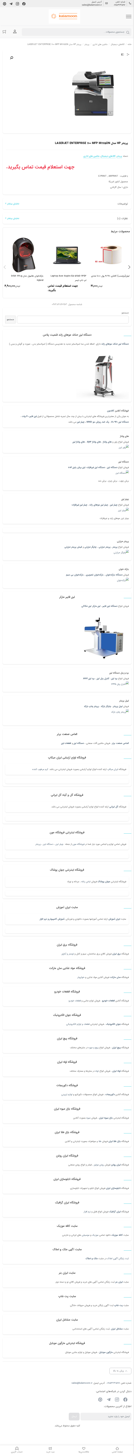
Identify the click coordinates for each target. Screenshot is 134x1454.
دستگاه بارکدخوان (114, 575)
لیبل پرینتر (117, 706)
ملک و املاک (91, 1258)
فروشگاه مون (78, 844)
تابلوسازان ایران (113, 1188)
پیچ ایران (116, 1047)
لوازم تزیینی (66, 1094)
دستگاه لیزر (79, 743)
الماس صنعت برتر (120, 743)
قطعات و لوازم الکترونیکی (78, 1024)
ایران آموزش (114, 919)
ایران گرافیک (115, 1212)
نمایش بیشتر (13, 204)
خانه (129, 44)
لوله (97, 1071)
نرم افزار (87, 1212)
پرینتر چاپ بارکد (91, 706)
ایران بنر (119, 1282)
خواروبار (80, 977)
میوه (88, 1118)
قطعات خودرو (108, 1001)
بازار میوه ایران (106, 1118)
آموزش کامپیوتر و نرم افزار (52, 919)
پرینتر (38, 844)
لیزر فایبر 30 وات (29, 416)
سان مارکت (115, 977)
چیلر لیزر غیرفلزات (79, 505)
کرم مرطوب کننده (40, 769)
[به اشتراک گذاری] (128, 55)
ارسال (74, 1416)
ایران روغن (116, 1165)
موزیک (95, 1235)
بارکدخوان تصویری (94, 575)
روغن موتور (99, 1165)
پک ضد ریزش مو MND (98, 422)
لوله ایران (116, 1071)
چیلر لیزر (80, 422)
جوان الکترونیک (113, 1024)
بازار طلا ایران (114, 1141)
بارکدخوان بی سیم (75, 575)
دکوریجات (110, 1094)
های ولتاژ (107, 442)
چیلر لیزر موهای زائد (98, 505)
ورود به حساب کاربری (15, 31)
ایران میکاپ (112, 769)
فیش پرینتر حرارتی (73, 547)
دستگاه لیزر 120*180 (120, 422)
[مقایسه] (122, 55)
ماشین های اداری (100, 44)
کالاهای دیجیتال (117, 44)
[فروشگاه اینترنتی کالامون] (64, 16)
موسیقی (86, 1235)
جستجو (125, 313)
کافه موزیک (117, 1235)
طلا (99, 1141)
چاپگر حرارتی (90, 547)
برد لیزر (114, 678)
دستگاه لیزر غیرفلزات (96, 467)
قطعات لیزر (66, 743)
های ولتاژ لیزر (79, 442)
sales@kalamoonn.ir (92, 5)
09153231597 (119, 5)
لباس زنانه (86, 881)
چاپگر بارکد (106, 706)
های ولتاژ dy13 (94, 442)
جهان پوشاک (104, 881)
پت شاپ (118, 1305)
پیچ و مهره (93, 1047)
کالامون (110, 411)
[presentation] (5, 267)
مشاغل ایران (117, 1329)
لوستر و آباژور (67, 954)
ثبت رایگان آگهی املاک (118, 1258)
